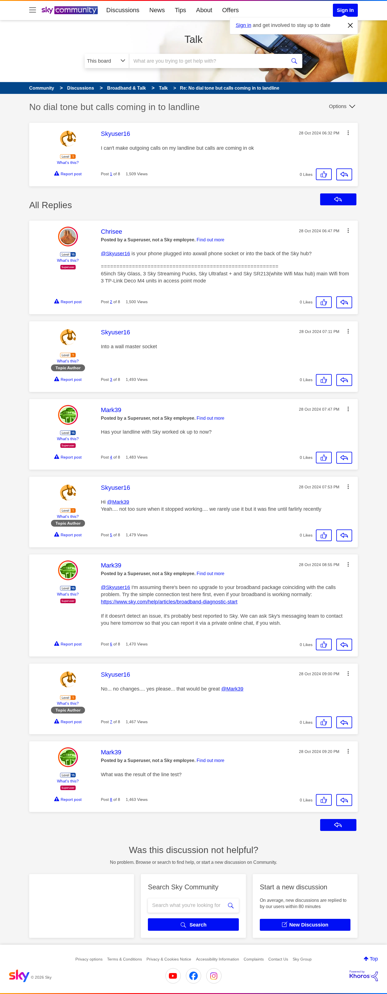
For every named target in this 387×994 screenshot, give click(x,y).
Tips (180, 10)
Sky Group (302, 959)
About (204, 10)
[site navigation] (32, 10)
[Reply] (344, 174)
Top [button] (374, 959)
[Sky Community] (70, 10)
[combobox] (207, 61)
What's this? (68, 162)
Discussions (122, 10)
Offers (230, 10)
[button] (348, 133)
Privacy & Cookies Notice (168, 959)
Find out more (210, 239)
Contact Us (278, 959)
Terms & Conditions (124, 959)
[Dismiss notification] (350, 25)
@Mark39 (118, 502)
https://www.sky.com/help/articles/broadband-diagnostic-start (169, 602)
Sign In (345, 10)
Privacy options (89, 959)
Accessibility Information (217, 959)
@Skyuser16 (115, 253)
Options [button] (337, 106)
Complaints (254, 959)
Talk (193, 39)
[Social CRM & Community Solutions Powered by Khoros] (364, 975)
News (157, 10)
